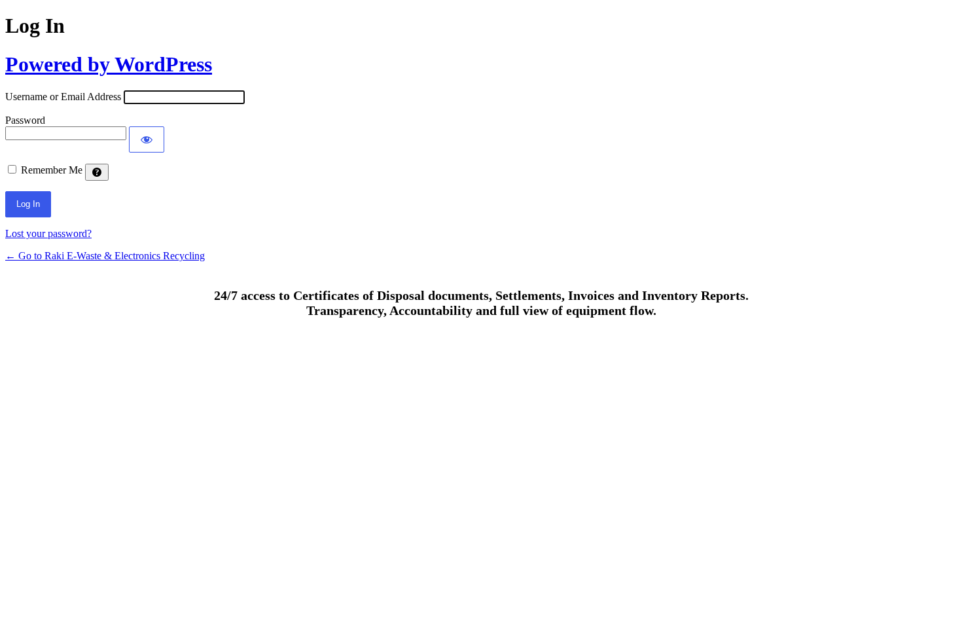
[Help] (97, 172)
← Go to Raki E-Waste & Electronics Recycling (105, 255)
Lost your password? (48, 233)
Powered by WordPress (108, 64)
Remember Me (51, 169)
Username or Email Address (63, 96)
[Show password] (146, 139)
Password (25, 120)
